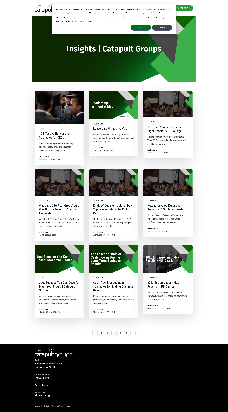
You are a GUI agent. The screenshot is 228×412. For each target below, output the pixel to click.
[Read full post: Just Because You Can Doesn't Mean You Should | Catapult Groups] (59, 259)
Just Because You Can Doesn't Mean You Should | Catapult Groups (58, 286)
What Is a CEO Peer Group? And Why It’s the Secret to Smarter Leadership (59, 209)
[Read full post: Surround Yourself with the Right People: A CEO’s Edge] (168, 104)
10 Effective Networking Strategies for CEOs (54, 135)
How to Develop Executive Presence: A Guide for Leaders (166, 207)
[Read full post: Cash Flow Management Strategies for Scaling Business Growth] (113, 259)
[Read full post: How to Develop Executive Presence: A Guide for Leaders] (168, 182)
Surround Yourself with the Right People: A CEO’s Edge (164, 129)
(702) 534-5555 (42, 378)
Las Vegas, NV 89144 (45, 367)
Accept (141, 27)
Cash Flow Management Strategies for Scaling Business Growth (113, 286)
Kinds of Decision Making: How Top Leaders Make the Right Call (113, 209)
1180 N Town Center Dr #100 (48, 364)
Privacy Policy (41, 385)
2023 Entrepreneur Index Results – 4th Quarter (163, 284)
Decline (162, 27)
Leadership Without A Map (110, 128)
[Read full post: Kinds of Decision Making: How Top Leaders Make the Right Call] (113, 182)
